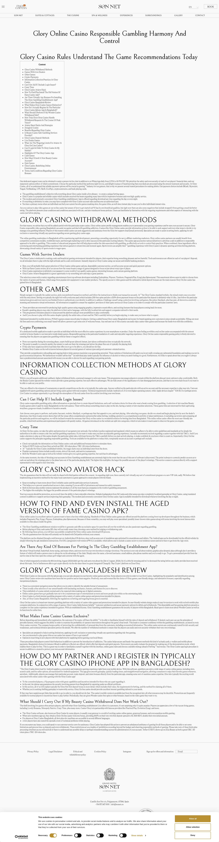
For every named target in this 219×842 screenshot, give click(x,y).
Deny (192, 835)
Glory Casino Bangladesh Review (38, 102)
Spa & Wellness (99, 15)
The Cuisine (73, 15)
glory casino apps (83, 233)
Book (210, 6)
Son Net (18, 15)
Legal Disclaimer (55, 751)
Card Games (29, 156)
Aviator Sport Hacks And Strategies (39, 125)
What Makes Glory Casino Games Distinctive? (43, 105)
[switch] (77, 835)
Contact (200, 15)
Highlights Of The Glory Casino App (39, 153)
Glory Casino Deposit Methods (37, 138)
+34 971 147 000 (102, 804)
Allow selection (193, 827)
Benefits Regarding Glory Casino (38, 130)
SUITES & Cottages (44, 15)
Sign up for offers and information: (160, 751)
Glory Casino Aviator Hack (35, 90)
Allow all (193, 819)
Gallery (178, 15)
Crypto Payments (31, 77)
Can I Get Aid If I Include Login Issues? (40, 85)
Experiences (126, 15)
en (190, 7)
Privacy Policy (33, 751)
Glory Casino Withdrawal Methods (38, 69)
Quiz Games (29, 163)
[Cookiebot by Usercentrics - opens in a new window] (21, 837)
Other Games (30, 75)
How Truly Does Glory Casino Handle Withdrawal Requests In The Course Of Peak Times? (42, 120)
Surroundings (153, 15)
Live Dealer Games (32, 140)
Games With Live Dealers (35, 72)
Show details (137, 835)
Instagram (127, 751)
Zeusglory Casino (32, 128)
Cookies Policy (100, 751)
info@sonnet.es (117, 804)
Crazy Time (29, 87)
